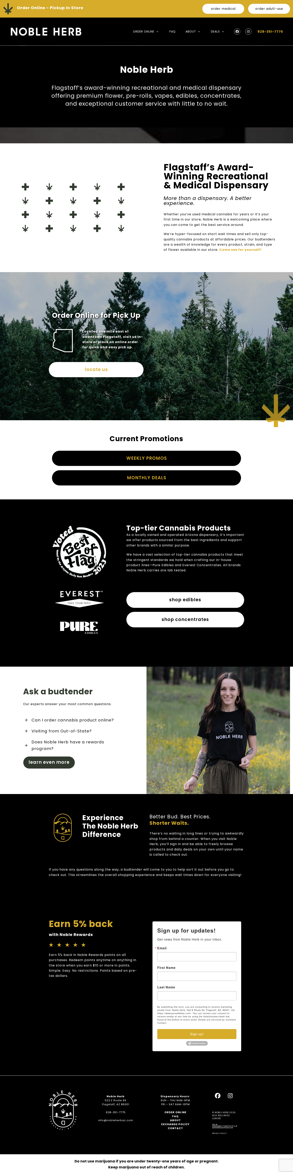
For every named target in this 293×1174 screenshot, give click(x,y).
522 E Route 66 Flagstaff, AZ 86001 (115, 1102)
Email (162, 948)
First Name (166, 967)
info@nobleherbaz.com (115, 1120)
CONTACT (175, 1128)
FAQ (175, 1116)
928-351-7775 (270, 31)
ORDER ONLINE (175, 1112)
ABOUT (175, 1120)
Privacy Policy (219, 1133)
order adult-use (269, 8)
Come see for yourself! (240, 249)
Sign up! (197, 1034)
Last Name (166, 987)
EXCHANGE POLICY (175, 1124)
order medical (223, 8)
